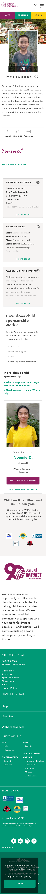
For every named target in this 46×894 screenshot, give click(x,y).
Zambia (27, 746)
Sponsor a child (10, 678)
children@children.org (14, 665)
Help (5, 706)
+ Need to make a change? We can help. (22, 392)
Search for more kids (14, 164)
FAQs (5, 685)
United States (30, 776)
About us (7, 674)
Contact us (8, 671)
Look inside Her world (23, 481)
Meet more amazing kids (22, 490)
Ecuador (7, 765)
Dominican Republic (33, 761)
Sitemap (9, 848)
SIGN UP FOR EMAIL (13, 694)
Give (7, 15)
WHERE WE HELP (11, 736)
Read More (24, 215)
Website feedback (13, 727)
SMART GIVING (10, 791)
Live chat (7, 716)
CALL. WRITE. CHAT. (13, 655)
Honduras (28, 769)
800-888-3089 (9, 661)
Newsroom (8, 681)
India (5, 746)
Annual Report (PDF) (13, 818)
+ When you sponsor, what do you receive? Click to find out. (22, 384)
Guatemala (29, 765)
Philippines (8, 750)
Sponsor (23, 15)
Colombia (7, 761)
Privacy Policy (9, 688)
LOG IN (38, 15)
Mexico (27, 772)
